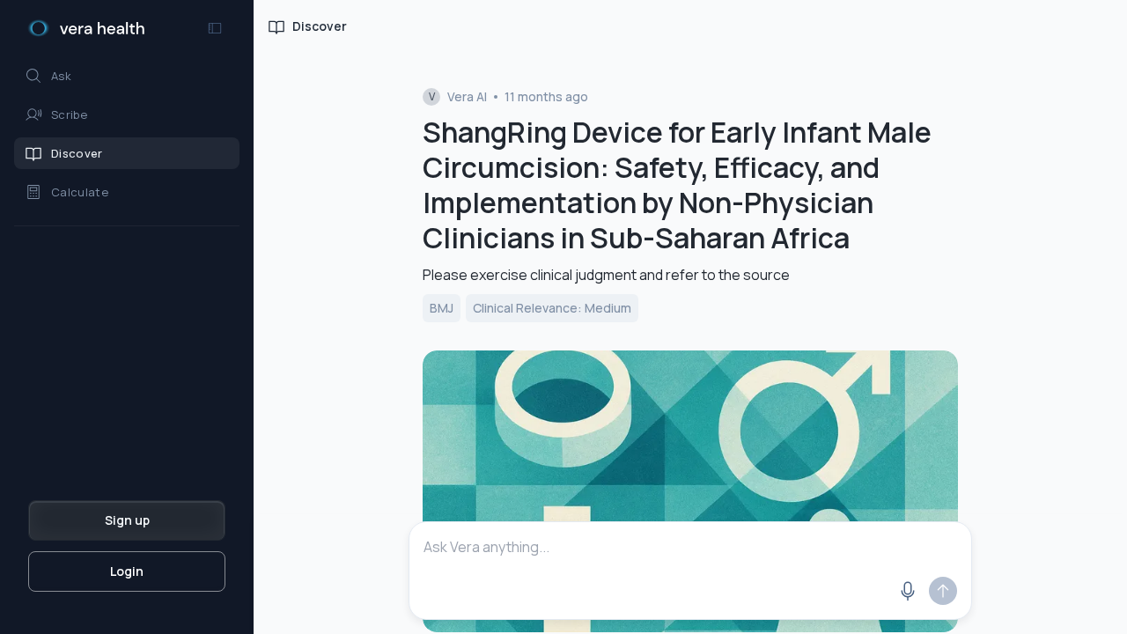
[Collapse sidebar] (215, 28)
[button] (126, 76)
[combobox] (690, 546)
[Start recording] (908, 591)
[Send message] (943, 591)
